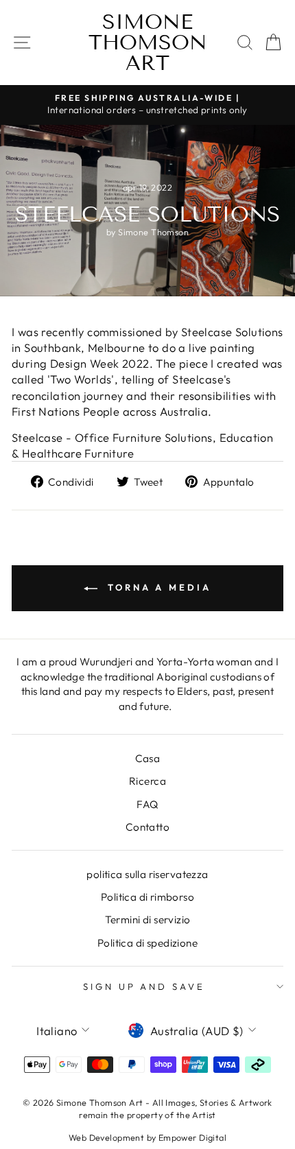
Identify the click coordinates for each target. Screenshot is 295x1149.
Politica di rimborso (147, 896)
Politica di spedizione (147, 942)
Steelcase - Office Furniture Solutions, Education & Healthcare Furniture (142, 445)
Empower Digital (192, 1137)
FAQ (147, 804)
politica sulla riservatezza (147, 874)
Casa (148, 758)
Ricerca (147, 780)
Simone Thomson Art (147, 42)
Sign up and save (144, 986)
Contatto (147, 826)
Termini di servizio (148, 919)
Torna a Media (157, 587)
